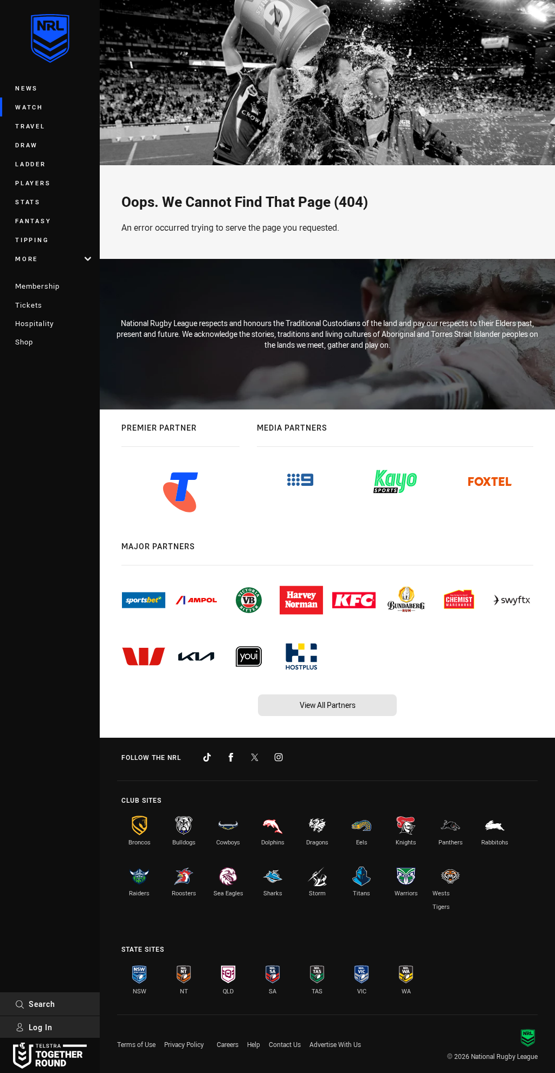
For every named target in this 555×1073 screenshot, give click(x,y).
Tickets (28, 305)
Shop (24, 342)
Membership (37, 286)
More (26, 259)
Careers (227, 1044)
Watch (29, 107)
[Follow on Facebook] (231, 757)
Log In (41, 1027)
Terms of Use (136, 1044)
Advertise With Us (335, 1044)
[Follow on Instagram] (278, 757)
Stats (28, 202)
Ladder (30, 164)
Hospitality (34, 323)
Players (32, 183)
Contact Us (285, 1044)
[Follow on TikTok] (207, 757)
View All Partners (328, 705)
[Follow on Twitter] (254, 757)
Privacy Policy (184, 1044)
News (26, 88)
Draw (26, 145)
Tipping (32, 240)
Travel (30, 126)
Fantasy (33, 221)
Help (253, 1044)
